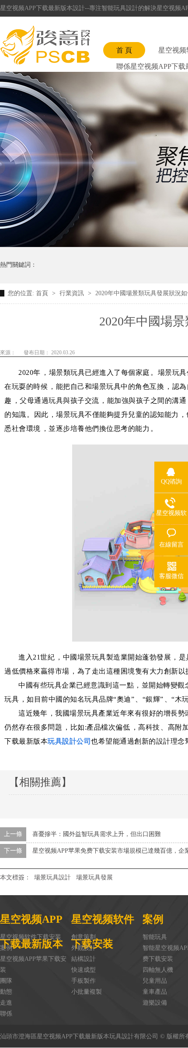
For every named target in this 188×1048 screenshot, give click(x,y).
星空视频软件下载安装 (30, 937)
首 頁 (124, 50)
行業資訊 (72, 293)
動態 (6, 991)
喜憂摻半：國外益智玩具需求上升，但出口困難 (96, 834)
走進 (6, 1002)
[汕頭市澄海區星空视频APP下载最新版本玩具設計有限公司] (45, 45)
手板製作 (83, 980)
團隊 (6, 980)
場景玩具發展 (94, 877)
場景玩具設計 (52, 877)
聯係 (6, 1013)
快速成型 (83, 970)
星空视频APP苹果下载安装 (33, 964)
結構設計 (83, 959)
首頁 (43, 293)
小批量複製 (86, 991)
